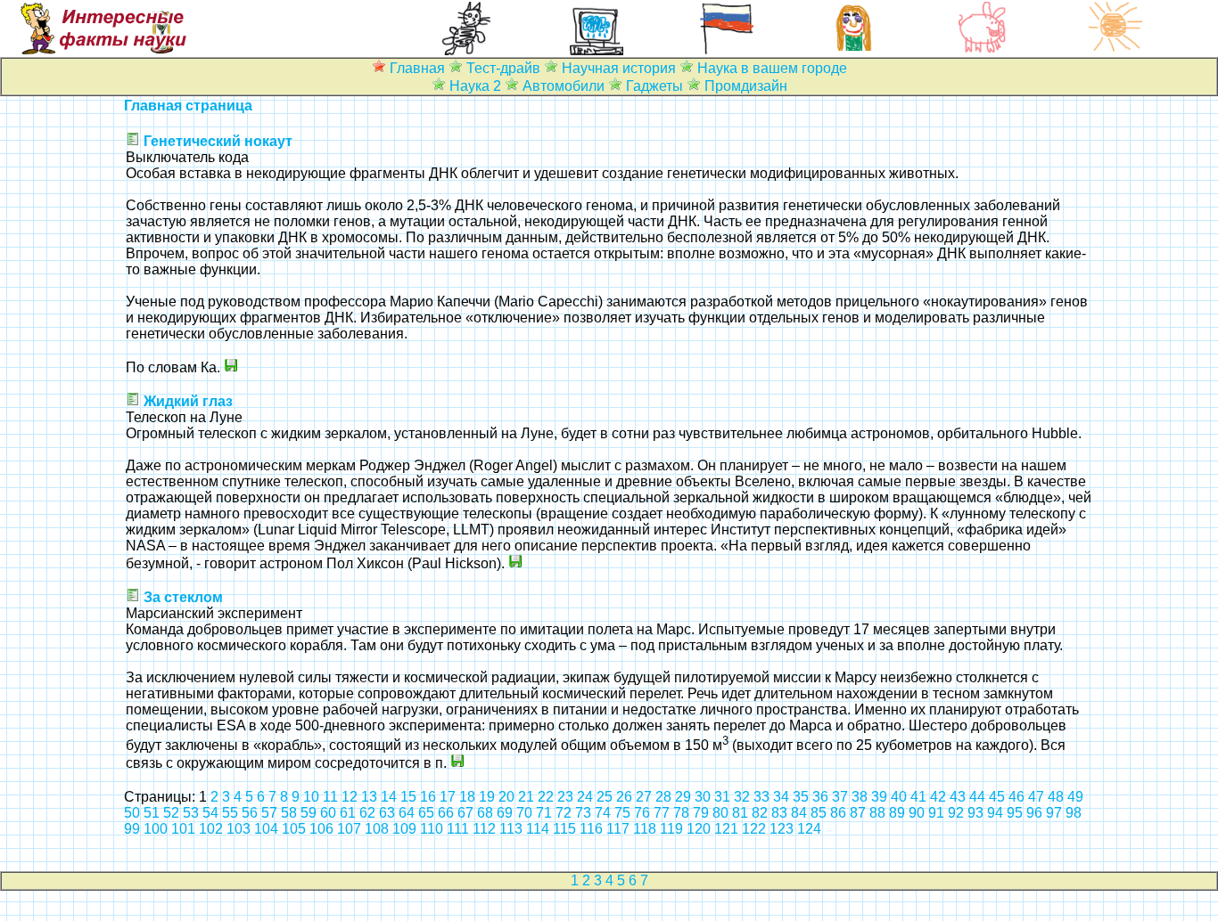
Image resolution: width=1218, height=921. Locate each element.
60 (328, 812)
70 (524, 812)
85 (819, 812)
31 (722, 796)
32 (742, 796)
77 (662, 812)
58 (289, 812)
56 (250, 812)
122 (754, 828)
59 (308, 812)
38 (860, 796)
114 (537, 828)
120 (699, 828)
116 (591, 828)
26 (624, 796)
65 (426, 812)
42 (938, 796)
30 (703, 796)
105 (294, 828)
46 (1016, 796)
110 (431, 828)
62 (367, 812)
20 (506, 796)
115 (564, 828)
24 (585, 796)
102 (211, 828)
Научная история (619, 68)
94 (995, 812)
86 (838, 812)
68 (485, 812)
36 (820, 796)
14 (389, 796)
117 (618, 828)
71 (544, 812)
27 (644, 796)
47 (1036, 796)
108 (377, 828)
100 (156, 828)
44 (977, 796)
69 (505, 812)
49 (1075, 796)
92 (956, 812)
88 (877, 812)
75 (622, 812)
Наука (469, 86)
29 (683, 796)
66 (446, 812)
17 (448, 796)
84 (799, 812)
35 (801, 796)
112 (484, 828)
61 (348, 812)
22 (546, 796)
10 (311, 796)
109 (404, 828)
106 (321, 828)
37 (840, 796)
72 (564, 812)
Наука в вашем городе (772, 68)
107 (349, 828)
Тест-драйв (503, 68)
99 (132, 828)
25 (605, 796)
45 (997, 796)
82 (760, 812)
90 (917, 812)
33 (761, 796)
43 (958, 796)
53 (191, 812)
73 (583, 812)
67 (465, 812)
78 (681, 812)
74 (603, 812)
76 (642, 812)
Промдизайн (745, 86)
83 (779, 812)
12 (350, 796)
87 (858, 812)
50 (132, 812)
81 (740, 812)
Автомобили (564, 86)
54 (210, 812)
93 (975, 812)
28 (663, 796)
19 (487, 796)
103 (238, 828)
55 (230, 812)
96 (1034, 812)
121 (726, 828)
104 (266, 828)
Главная (417, 68)
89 (897, 812)
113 (511, 828)
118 (644, 828)
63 (387, 812)
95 (1015, 812)
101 (183, 828)
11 (330, 796)
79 (701, 812)
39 (879, 796)
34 (781, 796)
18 (467, 796)
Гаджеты (654, 86)
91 (936, 812)
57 (269, 812)
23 (565, 796)
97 (1054, 812)
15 (408, 796)
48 (1056, 796)
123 (781, 828)
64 (407, 812)
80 (720, 812)
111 (458, 828)
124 (809, 828)
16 (428, 796)
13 (369, 796)
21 (526, 796)
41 (918, 796)
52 (171, 812)
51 (152, 812)
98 (1074, 812)
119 (671, 828)
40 (899, 796)
